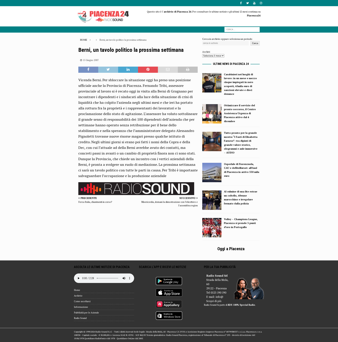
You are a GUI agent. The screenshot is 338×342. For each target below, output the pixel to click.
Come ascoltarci (82, 301)
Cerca (255, 43)
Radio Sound (80, 318)
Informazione (81, 307)
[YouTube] (254, 3)
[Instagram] (261, 3)
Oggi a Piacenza (231, 248)
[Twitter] (248, 3)
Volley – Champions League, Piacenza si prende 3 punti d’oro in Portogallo (241, 223)
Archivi (206, 51)
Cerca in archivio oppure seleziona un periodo (227, 39)
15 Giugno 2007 (91, 60)
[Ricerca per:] (242, 29)
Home (77, 290)
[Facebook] (241, 3)
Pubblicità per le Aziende (86, 312)
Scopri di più (213, 301)
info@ (219, 296)
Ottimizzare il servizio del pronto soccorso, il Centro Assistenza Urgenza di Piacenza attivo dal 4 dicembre (240, 113)
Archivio (78, 295)
